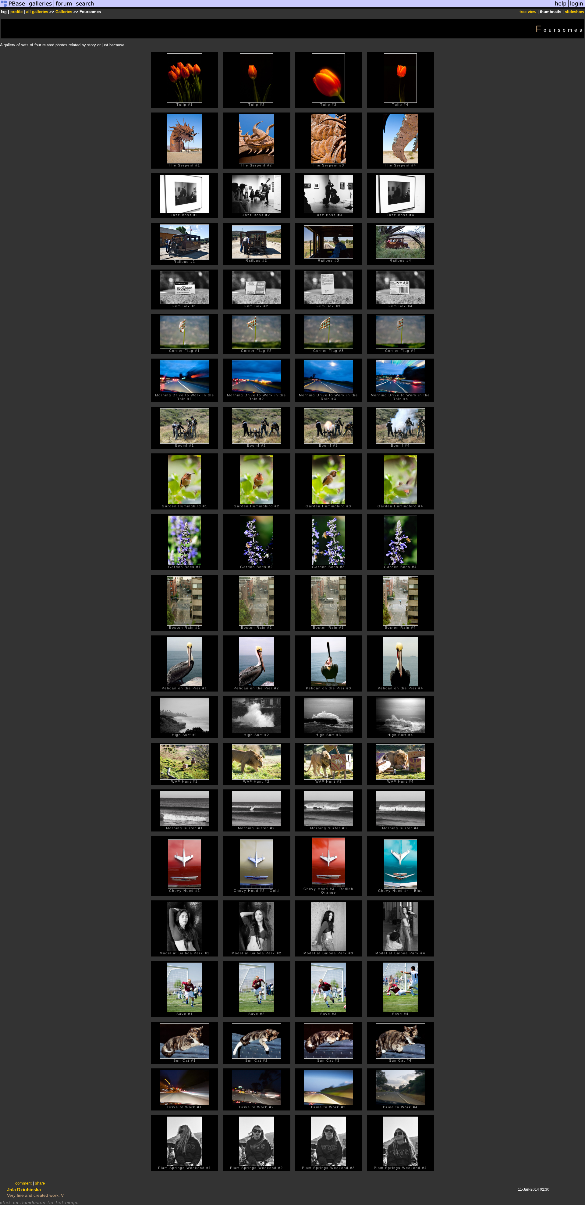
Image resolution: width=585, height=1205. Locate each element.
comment (23, 1183)
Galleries (63, 11)
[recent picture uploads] (40, 7)
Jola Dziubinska (24, 1189)
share (40, 1183)
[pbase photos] (13, 7)
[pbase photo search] (85, 7)
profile (16, 11)
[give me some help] (561, 7)
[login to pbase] (577, 7)
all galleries (37, 11)
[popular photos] (324, 7)
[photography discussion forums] (64, 7)
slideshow (574, 11)
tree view (527, 11)
